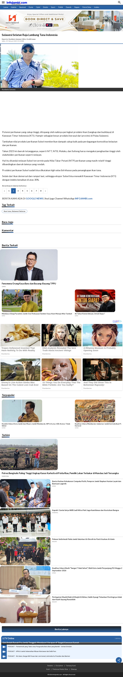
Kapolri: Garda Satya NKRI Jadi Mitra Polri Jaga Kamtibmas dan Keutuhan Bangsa (85, 510)
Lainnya (118, 638)
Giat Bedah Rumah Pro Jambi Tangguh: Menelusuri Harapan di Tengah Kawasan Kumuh (40, 642)
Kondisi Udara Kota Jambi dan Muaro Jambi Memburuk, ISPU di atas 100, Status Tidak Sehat (36, 425)
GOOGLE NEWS (34, 198)
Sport (53, 7)
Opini (38, 7)
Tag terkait (8, 204)
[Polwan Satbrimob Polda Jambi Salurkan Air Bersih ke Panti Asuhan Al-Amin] (25, 551)
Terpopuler (8, 394)
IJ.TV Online (8, 638)
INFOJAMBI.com (83, 198)
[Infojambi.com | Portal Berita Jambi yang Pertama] (16, 2)
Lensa (6, 7)
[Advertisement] (61, 111)
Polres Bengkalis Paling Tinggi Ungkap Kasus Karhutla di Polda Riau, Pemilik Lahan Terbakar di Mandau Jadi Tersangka (60, 473)
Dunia (31, 7)
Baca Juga (7, 221)
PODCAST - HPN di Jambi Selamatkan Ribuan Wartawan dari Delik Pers (32, 651)
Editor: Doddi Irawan (29, 39)
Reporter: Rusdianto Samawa (11, 39)
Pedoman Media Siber (60, 669)
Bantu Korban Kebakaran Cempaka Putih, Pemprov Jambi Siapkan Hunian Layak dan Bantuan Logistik (86, 482)
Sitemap (74, 669)
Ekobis (45, 7)
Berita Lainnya (61, 629)
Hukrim (13, 7)
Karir (48, 669)
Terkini (6, 434)
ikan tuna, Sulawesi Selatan (14, 211)
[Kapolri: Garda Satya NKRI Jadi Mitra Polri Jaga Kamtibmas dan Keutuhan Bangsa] (25, 522)
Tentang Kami (71, 666)
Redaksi (50, 666)
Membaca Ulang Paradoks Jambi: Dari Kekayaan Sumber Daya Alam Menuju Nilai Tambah (37, 314)
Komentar (8, 230)
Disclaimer (59, 666)
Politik (60, 7)
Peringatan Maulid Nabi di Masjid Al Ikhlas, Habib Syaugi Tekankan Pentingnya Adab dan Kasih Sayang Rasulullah (87, 598)
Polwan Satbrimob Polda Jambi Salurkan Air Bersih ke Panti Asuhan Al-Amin (83, 539)
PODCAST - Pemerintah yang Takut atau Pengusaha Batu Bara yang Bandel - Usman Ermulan (40, 646)
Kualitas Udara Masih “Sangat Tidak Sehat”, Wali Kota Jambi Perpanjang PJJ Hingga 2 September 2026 (87, 569)
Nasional (22, 7)
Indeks (96, 7)
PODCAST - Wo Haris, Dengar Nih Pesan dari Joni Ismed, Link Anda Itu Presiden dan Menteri (39, 656)
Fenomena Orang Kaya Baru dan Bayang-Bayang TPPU (29, 283)
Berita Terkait (10, 245)
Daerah (68, 7)
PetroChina (86, 7)
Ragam (76, 7)
